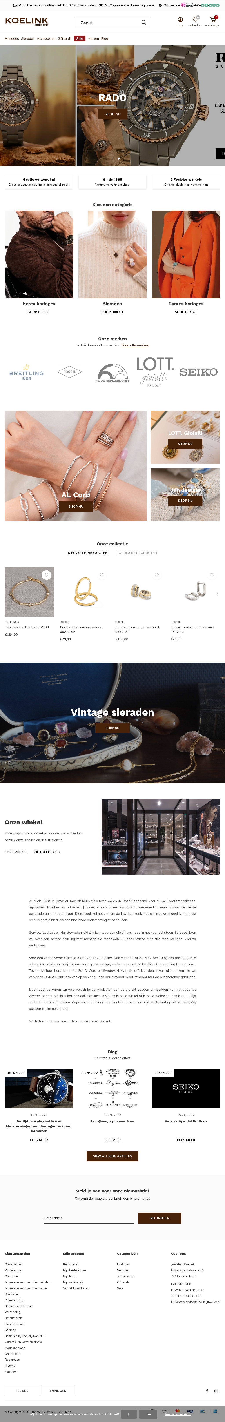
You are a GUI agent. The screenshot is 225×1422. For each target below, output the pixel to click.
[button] (106, 158)
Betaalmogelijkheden (19, 1306)
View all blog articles (112, 1156)
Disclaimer (12, 1294)
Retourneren (13, 1318)
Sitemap (10, 1330)
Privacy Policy (14, 1300)
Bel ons (22, 1391)
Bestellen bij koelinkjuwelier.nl (25, 1336)
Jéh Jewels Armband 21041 (27, 627)
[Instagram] (216, 1391)
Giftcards (65, 38)
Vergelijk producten (76, 1288)
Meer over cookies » (178, 1414)
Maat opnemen (15, 1347)
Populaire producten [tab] (136, 553)
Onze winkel (16, 852)
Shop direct (39, 312)
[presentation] (217, 594)
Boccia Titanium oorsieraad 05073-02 (81, 629)
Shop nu (75, 507)
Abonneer (159, 1218)
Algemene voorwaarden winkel (26, 1288)
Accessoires (46, 38)
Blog (104, 38)
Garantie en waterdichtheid (23, 1342)
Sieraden (28, 38)
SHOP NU (113, 105)
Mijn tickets (70, 1276)
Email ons (58, 1391)
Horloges (12, 38)
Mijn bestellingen (74, 1270)
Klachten (11, 1371)
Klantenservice (15, 1324)
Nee (148, 1414)
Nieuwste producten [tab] (88, 553)
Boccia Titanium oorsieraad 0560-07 (137, 629)
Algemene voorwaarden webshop (28, 1282)
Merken (93, 38)
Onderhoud (12, 1353)
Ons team (11, 1276)
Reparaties (12, 1359)
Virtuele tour (47, 852)
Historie (10, 1365)
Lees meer (39, 1140)
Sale (79, 38)
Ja (129, 1414)
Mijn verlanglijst (73, 1282)
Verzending (12, 1312)
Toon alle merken (135, 345)
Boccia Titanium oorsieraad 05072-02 (192, 629)
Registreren (71, 1264)
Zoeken (144, 22)
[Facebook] (207, 1391)
